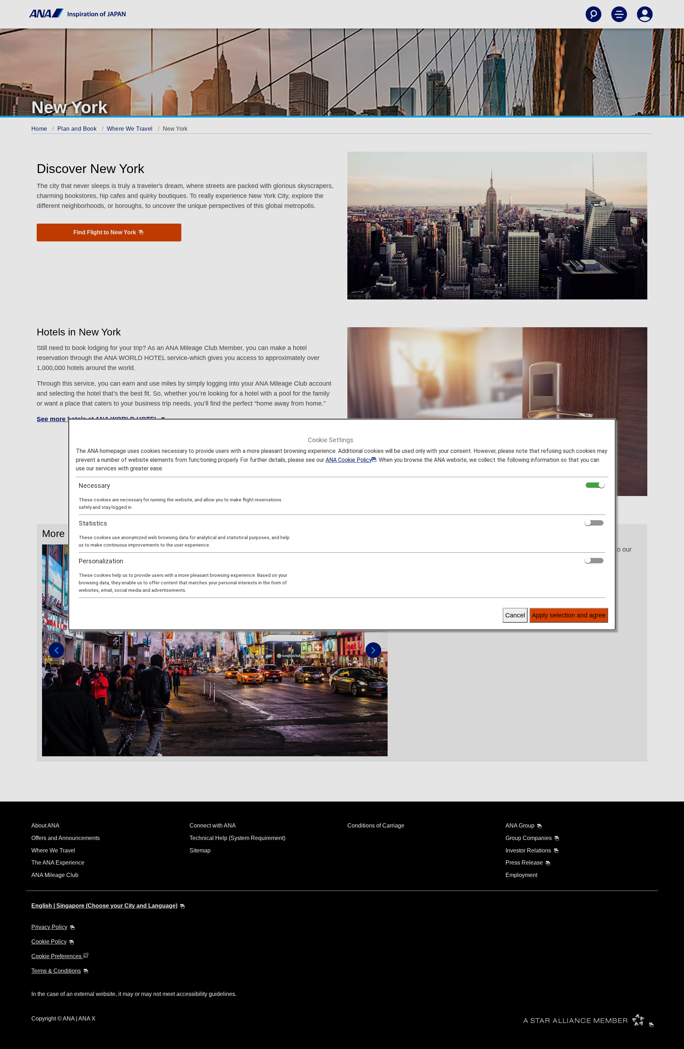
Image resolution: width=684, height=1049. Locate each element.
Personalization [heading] (101, 561)
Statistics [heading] (93, 523)
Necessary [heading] (94, 485)
